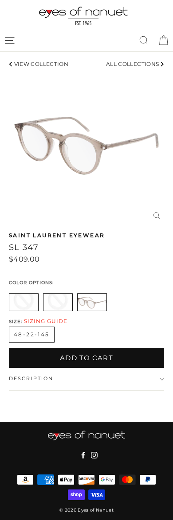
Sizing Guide (45, 321)
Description (31, 378)
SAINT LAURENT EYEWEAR (57, 235)
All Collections (133, 64)
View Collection (40, 64)
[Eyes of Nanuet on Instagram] (94, 455)
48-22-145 (32, 334)
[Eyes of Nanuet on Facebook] (83, 455)
